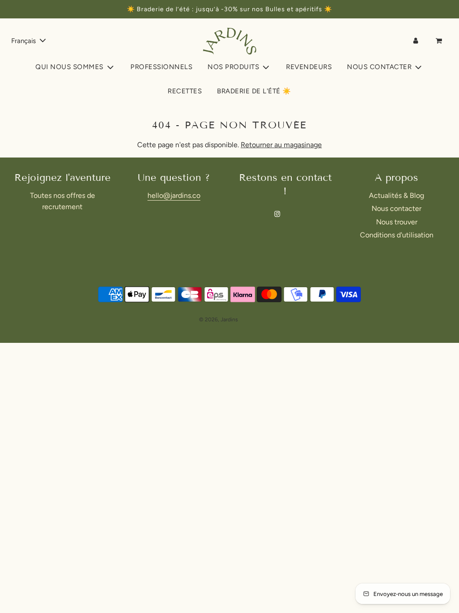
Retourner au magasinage (281, 144)
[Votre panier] (439, 41)
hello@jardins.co (173, 195)
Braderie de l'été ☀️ (254, 91)
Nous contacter (396, 208)
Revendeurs (309, 67)
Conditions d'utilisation (396, 235)
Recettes (185, 91)
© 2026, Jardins (218, 319)
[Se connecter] (415, 41)
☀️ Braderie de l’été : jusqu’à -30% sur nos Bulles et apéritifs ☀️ (229, 9)
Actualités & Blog (396, 195)
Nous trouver (396, 222)
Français (24, 41)
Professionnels (161, 67)
